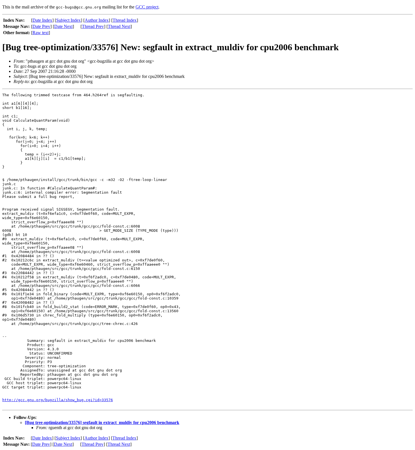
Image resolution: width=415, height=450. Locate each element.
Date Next (63, 26)
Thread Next (119, 26)
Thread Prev (93, 26)
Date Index (42, 20)
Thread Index (125, 20)
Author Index (97, 20)
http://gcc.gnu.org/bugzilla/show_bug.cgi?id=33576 (57, 400)
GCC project (147, 7)
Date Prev (41, 26)
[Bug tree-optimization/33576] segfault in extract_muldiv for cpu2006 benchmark (102, 422)
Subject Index (68, 20)
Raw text (40, 32)
